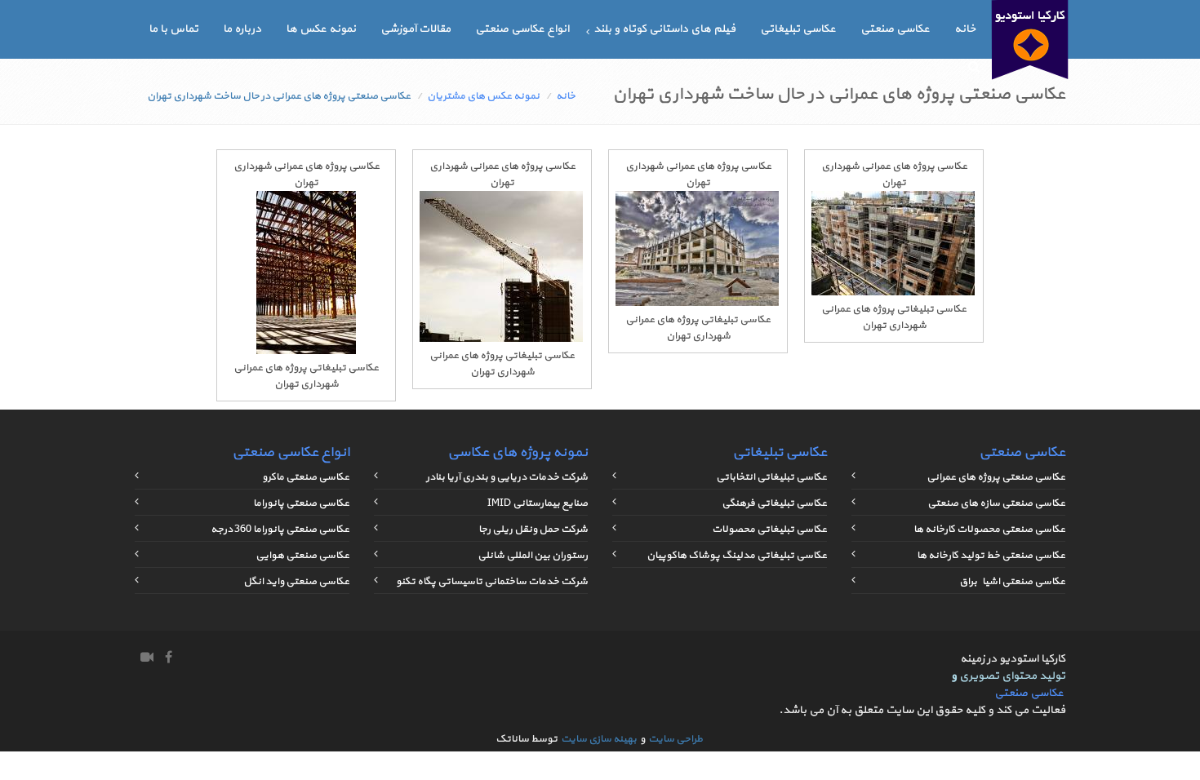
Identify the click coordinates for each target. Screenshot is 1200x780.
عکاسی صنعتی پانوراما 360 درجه (280, 529)
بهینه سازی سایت (599, 739)
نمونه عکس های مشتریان (483, 96)
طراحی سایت (675, 739)
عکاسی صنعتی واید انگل (296, 582)
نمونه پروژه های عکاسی (517, 452)
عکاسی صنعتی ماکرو (305, 477)
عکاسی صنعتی (895, 29)
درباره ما (242, 29)
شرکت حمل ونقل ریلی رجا (533, 529)
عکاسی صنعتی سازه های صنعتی (996, 503)
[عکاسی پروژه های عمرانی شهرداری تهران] (893, 293)
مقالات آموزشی (415, 29)
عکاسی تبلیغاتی (798, 29)
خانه (965, 29)
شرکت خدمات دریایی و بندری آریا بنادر (507, 477)
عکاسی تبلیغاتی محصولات (769, 529)
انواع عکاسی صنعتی (522, 29)
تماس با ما (173, 29)
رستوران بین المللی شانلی (533, 555)
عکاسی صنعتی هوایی (302, 555)
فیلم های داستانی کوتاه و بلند (664, 29)
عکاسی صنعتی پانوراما (301, 503)
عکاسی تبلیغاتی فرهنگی (774, 503)
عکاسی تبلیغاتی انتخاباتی (771, 477)
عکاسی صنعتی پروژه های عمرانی (996, 477)
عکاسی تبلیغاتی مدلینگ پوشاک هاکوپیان (737, 555)
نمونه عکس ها (321, 29)
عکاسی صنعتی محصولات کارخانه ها (989, 529)
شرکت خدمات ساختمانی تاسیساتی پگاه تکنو (492, 582)
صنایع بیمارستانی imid (537, 503)
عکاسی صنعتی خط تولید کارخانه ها (991, 555)
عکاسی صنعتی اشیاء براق (1012, 582)
